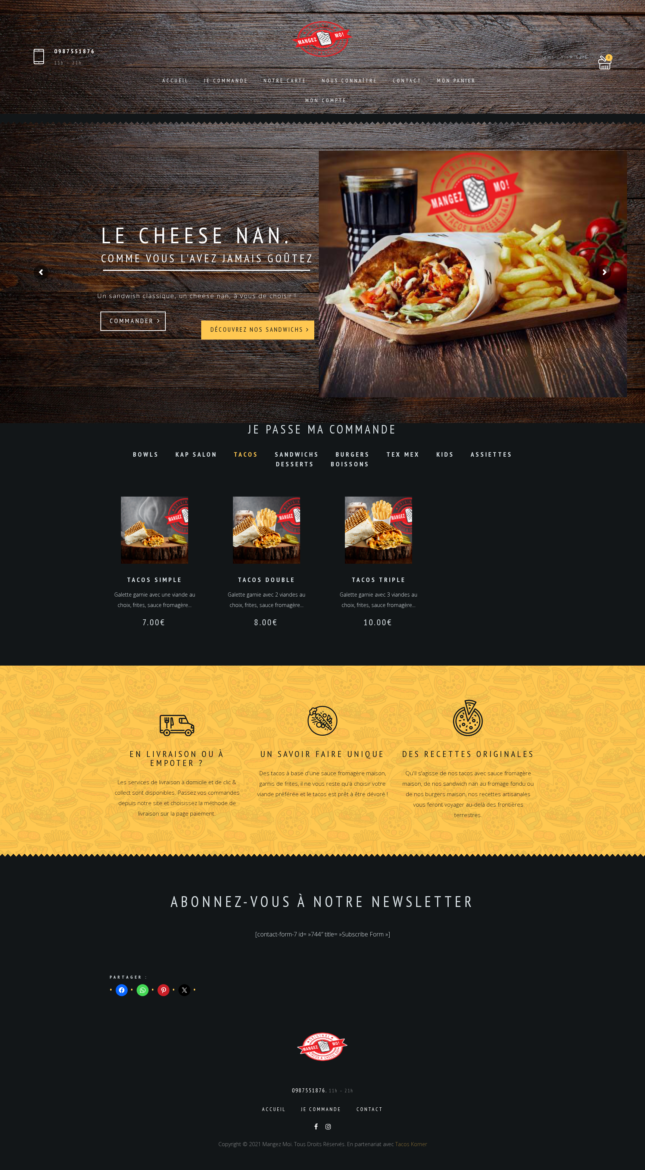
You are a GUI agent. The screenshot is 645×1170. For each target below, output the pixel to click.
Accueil (175, 80)
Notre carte (285, 80)
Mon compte (326, 100)
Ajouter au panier (154, 530)
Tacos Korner (411, 1144)
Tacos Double (266, 579)
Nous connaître (349, 80)
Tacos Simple (154, 579)
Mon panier (456, 80)
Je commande (226, 80)
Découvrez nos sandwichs (258, 320)
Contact (407, 80)
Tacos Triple (379, 579)
